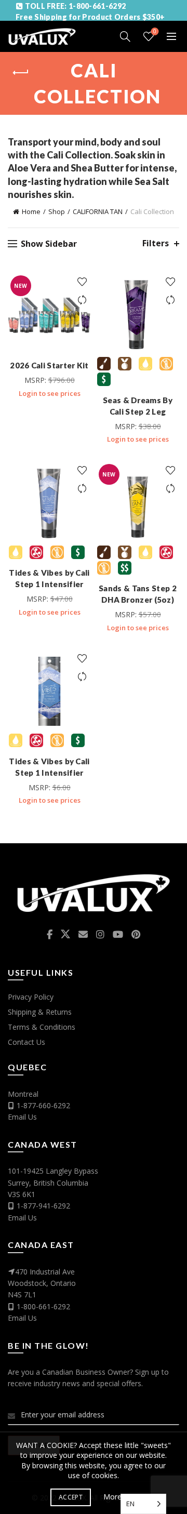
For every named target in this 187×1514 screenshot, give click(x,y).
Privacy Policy (31, 997)
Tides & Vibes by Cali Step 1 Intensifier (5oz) (49, 584)
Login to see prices (50, 393)
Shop (56, 211)
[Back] (21, 72)
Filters (155, 243)
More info (120, 1497)
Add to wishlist (82, 282)
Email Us (22, 1117)
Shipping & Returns (40, 1012)
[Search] (125, 36)
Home (31, 211)
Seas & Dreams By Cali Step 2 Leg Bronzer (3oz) (137, 411)
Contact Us (26, 1042)
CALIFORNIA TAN (98, 211)
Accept (71, 1497)
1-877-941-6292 (43, 1206)
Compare (82, 300)
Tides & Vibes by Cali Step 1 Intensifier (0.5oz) (49, 772)
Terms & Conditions (41, 1027)
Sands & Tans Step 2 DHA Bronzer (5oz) (138, 593)
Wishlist (154, 32)
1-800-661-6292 (43, 1306)
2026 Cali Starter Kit (49, 365)
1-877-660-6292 (43, 1105)
